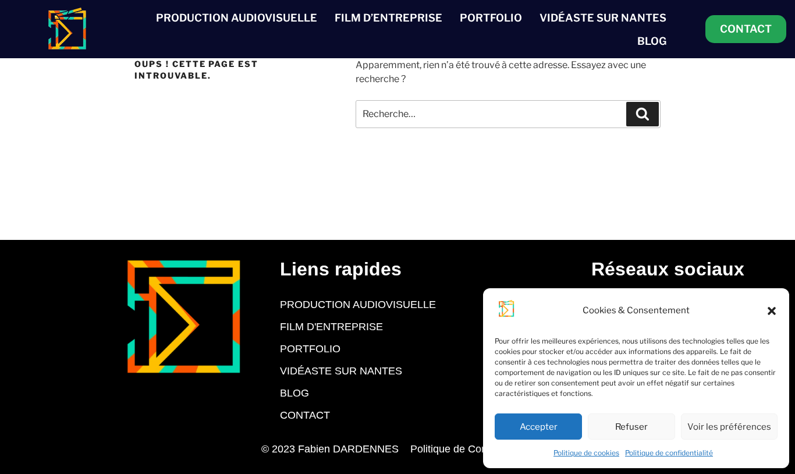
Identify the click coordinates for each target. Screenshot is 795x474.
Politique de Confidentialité (472, 449)
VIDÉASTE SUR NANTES (603, 18)
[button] (772, 311)
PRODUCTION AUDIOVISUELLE (236, 18)
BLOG (651, 41)
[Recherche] (642, 114)
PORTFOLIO (491, 18)
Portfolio (310, 349)
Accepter (539, 427)
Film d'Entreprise (331, 326)
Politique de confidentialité (669, 452)
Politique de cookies (586, 452)
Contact (305, 415)
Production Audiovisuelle (358, 304)
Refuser (631, 427)
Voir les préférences (729, 427)
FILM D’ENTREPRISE (388, 18)
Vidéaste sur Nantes (341, 371)
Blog (294, 393)
